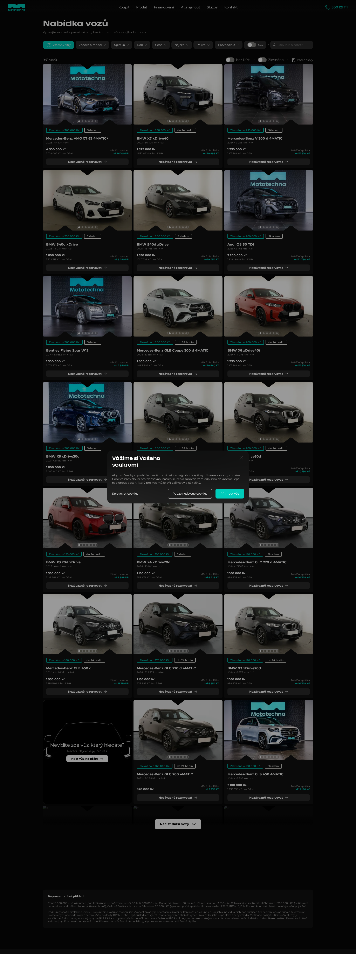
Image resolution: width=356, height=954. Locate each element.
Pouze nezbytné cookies (190, 493)
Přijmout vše (229, 493)
